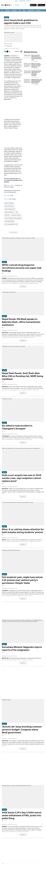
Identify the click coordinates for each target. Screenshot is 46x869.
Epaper (16, 0)
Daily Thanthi (22, 0)
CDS (17, 212)
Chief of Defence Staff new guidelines (13, 218)
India (20, 10)
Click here (6, 195)
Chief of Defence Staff (10, 209)
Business (38, 10)
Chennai (7, 10)
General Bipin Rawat (9, 212)
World (24, 10)
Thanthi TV (28, 0)
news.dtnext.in (11, 185)
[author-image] (5, 46)
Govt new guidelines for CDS (11, 224)
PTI (2, 273)
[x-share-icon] (7, 52)
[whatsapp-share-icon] (5, 52)
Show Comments (13, 232)
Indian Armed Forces (9, 206)
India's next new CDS (16, 215)
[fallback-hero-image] (27, 57)
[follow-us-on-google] (21, 51)
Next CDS (7, 215)
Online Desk (9, 46)
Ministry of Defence (9, 203)
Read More (23, 286)
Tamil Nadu (14, 10)
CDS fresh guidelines (9, 221)
